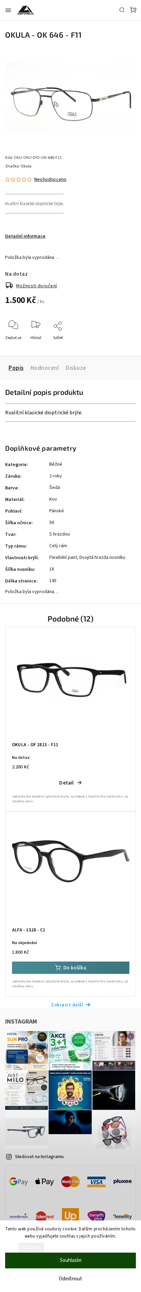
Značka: (18, 166)
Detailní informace (25, 236)
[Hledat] (122, 9)
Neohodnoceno (50, 179)
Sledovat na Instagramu (39, 1156)
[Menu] (8, 10)
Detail (66, 783)
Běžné (55, 464)
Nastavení (31, 1247)
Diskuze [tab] (76, 368)
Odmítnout (70, 1278)
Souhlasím (70, 1260)
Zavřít (120, 347)
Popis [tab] (16, 368)
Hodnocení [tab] (44, 368)
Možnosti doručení (36, 286)
